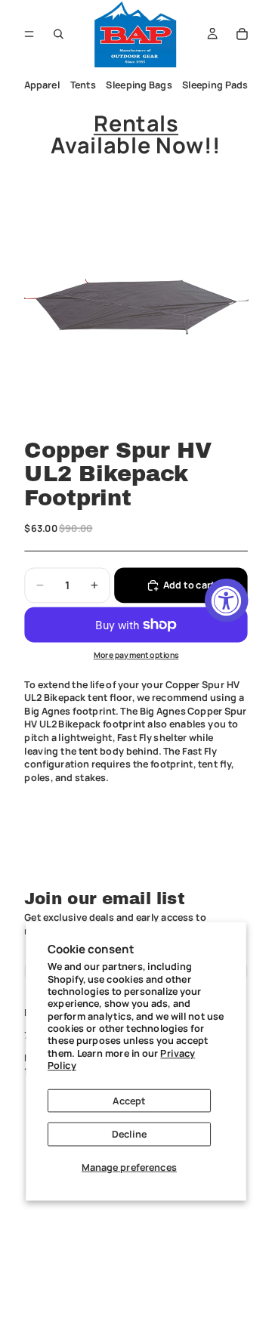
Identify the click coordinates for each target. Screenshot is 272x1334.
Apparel (42, 85)
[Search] (59, 34)
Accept (129, 1100)
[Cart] (242, 34)
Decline (129, 1134)
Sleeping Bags (139, 85)
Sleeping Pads (215, 85)
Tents (83, 85)
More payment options (136, 655)
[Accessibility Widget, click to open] (227, 600)
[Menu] (29, 33)
